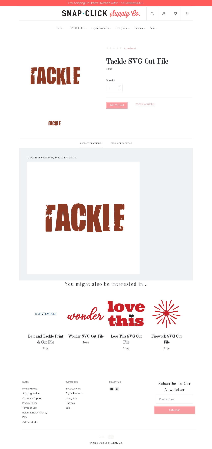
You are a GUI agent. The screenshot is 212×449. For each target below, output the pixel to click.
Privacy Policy (29, 403)
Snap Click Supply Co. (111, 443)
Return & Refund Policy (34, 412)
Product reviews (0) (121, 143)
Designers (121, 28)
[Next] (85, 124)
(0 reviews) (130, 48)
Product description (91, 143)
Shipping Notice (30, 393)
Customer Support (32, 398)
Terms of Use (29, 407)
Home (59, 28)
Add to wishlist (146, 104)
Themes (138, 28)
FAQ (24, 417)
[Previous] (23, 124)
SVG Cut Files (77, 28)
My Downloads (30, 388)
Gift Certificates (30, 422)
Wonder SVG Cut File (86, 337)
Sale (152, 28)
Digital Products (100, 28)
